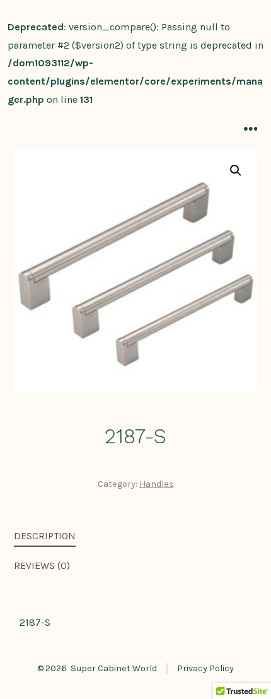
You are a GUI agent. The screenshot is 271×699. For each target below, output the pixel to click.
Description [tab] (45, 536)
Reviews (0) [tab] (42, 565)
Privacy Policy (205, 668)
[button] (235, 170)
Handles (156, 484)
